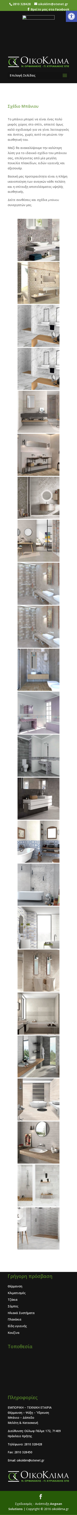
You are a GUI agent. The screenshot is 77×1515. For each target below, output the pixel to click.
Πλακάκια (14, 1319)
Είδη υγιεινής (17, 1326)
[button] (71, 16)
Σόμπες (13, 1306)
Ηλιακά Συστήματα (21, 1313)
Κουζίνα (13, 1333)
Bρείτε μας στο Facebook (50, 9)
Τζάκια (13, 1299)
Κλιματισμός (17, 1293)
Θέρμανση (15, 1286)
